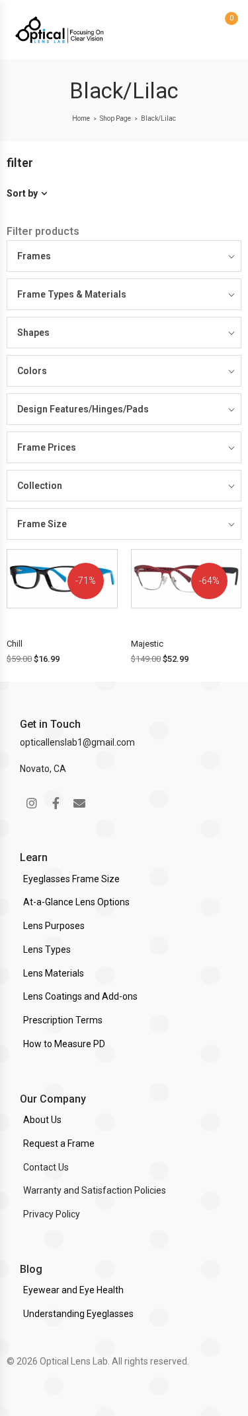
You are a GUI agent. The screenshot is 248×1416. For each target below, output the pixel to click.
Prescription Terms (63, 1020)
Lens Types (47, 949)
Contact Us (46, 1167)
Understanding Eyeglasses (78, 1313)
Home (81, 118)
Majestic (147, 644)
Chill (14, 644)
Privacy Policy (51, 1214)
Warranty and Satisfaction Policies (94, 1190)
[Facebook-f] (55, 803)
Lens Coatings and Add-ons (80, 996)
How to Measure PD (64, 1044)
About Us (42, 1119)
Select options (66, 618)
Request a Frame (59, 1143)
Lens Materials (53, 973)
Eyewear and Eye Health (73, 1290)
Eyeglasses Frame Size (71, 879)
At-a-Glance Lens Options (76, 902)
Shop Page (115, 118)
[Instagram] (32, 803)
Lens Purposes (54, 925)
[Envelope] (79, 803)
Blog (31, 1269)
